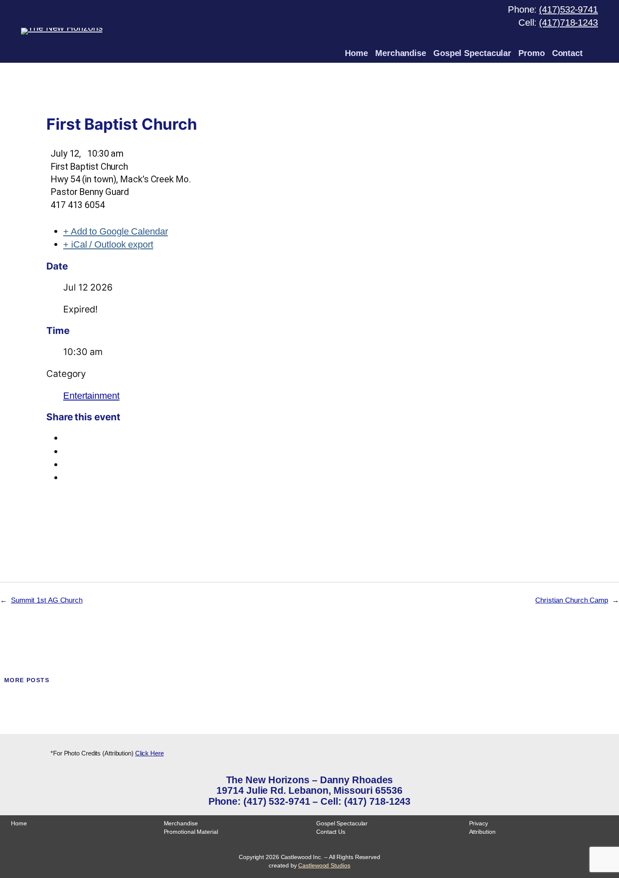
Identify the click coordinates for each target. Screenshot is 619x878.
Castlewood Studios (324, 865)
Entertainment (91, 395)
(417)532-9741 (568, 9)
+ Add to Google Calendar (115, 231)
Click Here (149, 753)
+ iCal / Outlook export (108, 244)
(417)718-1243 (568, 22)
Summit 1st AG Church (47, 600)
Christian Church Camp (571, 600)
